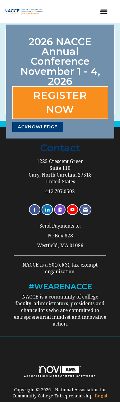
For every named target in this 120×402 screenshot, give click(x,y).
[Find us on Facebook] (34, 209)
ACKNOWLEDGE (38, 127)
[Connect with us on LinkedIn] (47, 209)
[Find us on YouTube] (72, 209)
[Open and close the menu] (81, 12)
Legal (101, 396)
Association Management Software (60, 376)
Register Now (60, 102)
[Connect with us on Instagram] (60, 209)
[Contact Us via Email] (85, 209)
